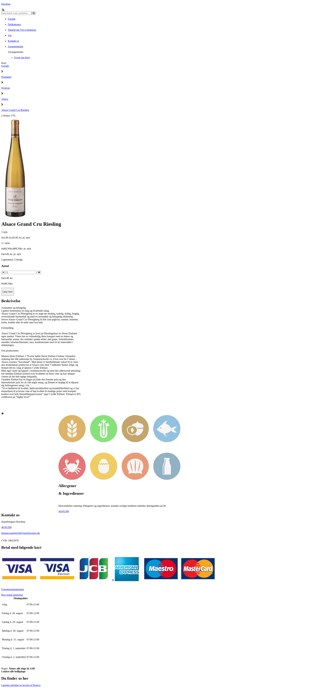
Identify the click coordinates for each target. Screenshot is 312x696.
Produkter (6, 77)
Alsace (4, 99)
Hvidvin (5, 88)
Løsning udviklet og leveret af (20, 685)
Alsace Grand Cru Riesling (15, 110)
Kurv (4, 63)
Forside (5, 66)
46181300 (63, 511)
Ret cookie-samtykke (12, 594)
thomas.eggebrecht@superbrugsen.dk (20, 533)
